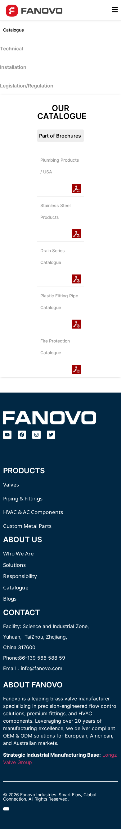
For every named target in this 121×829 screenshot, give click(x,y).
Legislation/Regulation (26, 86)
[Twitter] (51, 435)
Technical (11, 48)
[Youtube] (7, 435)
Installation (13, 67)
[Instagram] (36, 435)
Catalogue (13, 29)
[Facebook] (22, 435)
